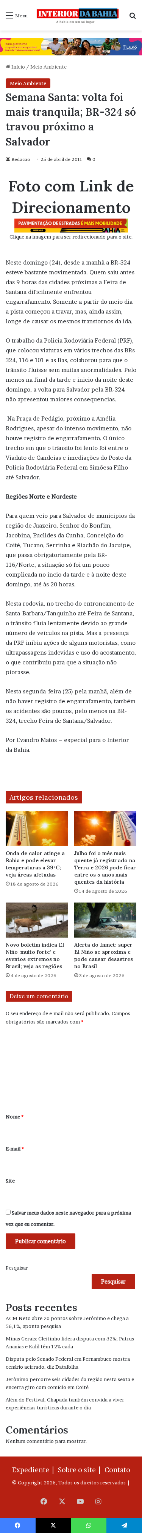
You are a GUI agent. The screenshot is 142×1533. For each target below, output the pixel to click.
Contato (117, 1470)
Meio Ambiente (48, 67)
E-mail (15, 1149)
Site (10, 1181)
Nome (14, 1117)
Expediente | (34, 1470)
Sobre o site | (80, 1470)
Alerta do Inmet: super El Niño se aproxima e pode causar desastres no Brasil (103, 955)
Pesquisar (17, 1268)
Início (17, 67)
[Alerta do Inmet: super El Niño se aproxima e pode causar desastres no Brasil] (105, 920)
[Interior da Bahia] (78, 15)
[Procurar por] (132, 17)
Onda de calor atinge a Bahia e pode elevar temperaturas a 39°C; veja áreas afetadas (35, 864)
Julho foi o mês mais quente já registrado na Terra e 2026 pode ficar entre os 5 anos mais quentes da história (105, 867)
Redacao (20, 159)
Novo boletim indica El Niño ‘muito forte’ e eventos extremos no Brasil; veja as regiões (35, 955)
